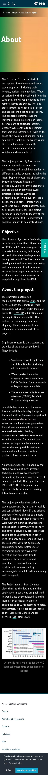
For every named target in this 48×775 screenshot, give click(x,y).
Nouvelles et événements (13, 719)
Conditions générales (11, 749)
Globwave (27, 415)
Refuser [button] (9, 770)
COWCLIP (19, 313)
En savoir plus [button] (15, 763)
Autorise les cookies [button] (26, 770)
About (34, 12)
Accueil (6, 12)
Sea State (25, 12)
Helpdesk (6, 734)
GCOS (33, 279)
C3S (14, 616)
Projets (15, 12)
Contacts (5, 726)
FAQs (4, 741)
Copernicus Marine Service (21, 419)
